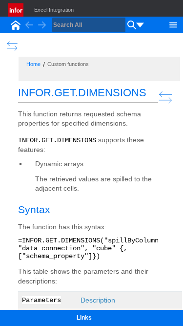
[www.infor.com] (16, 9)
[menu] (140, 25)
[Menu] (173, 24)
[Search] (132, 25)
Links (84, 317)
